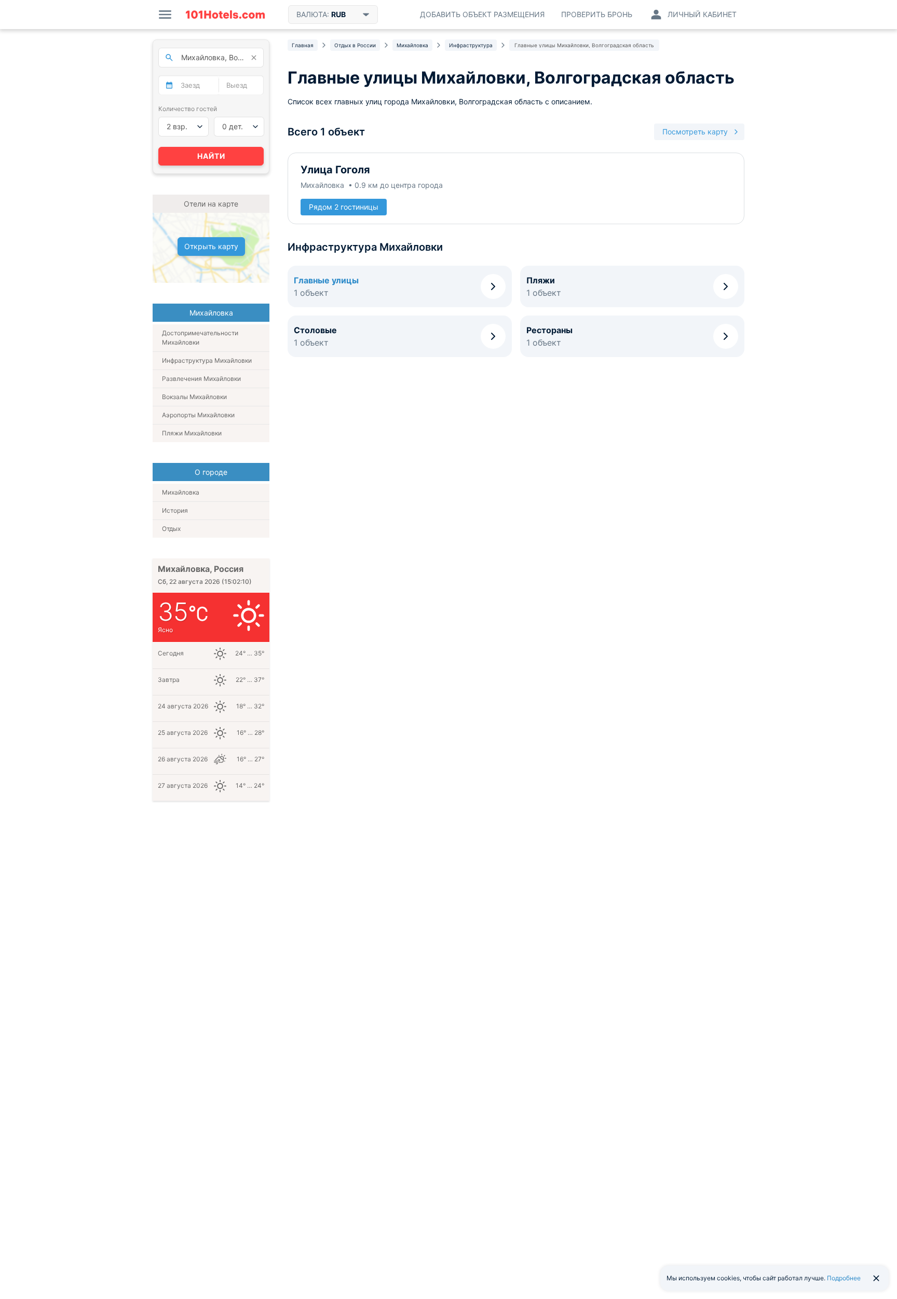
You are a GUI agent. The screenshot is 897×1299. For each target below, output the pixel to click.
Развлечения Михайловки (201, 378)
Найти (211, 156)
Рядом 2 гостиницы (343, 206)
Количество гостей (187, 109)
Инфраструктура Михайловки (207, 360)
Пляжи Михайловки (192, 433)
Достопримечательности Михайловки (200, 337)
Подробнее (844, 1278)
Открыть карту (211, 246)
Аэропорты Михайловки (198, 415)
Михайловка (180, 492)
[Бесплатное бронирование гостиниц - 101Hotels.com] (225, 14)
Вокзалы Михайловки (194, 397)
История (175, 510)
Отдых (171, 528)
